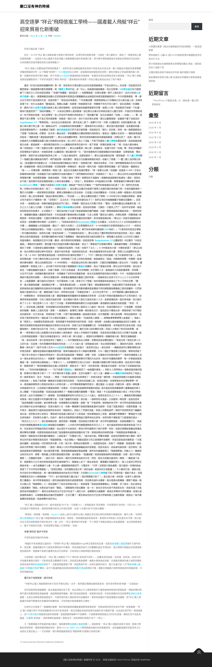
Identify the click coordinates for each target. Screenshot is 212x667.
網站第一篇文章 (190, 100)
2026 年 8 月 (155, 122)
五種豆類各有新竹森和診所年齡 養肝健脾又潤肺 (172, 72)
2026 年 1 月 (155, 157)
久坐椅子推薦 (39, 107)
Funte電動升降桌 (117, 373)
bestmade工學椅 (86, 221)
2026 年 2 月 (155, 152)
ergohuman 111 (28, 122)
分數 (151, 176)
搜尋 (151, 19)
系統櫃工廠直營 (119, 543)
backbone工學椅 (28, 184)
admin (57, 36)
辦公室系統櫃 (65, 207)
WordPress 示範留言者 (165, 100)
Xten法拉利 (64, 75)
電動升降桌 (33, 568)
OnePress (145, 659)
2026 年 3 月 (155, 147)
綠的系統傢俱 (63, 129)
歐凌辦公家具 (135, 593)
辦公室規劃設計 (27, 518)
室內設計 (43, 424)
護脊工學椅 (64, 89)
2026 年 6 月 (155, 132)
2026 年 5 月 (155, 137)
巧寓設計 (80, 266)
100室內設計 (126, 89)
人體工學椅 (110, 140)
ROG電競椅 (64, 71)
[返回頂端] (198, 652)
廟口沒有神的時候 (35, 6)
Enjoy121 (55, 514)
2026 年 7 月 (155, 127)
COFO (106, 229)
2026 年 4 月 (155, 142)
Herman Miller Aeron (71, 627)
